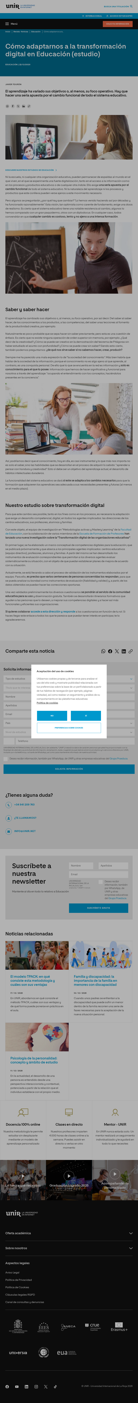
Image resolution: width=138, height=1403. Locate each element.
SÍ (86, 716)
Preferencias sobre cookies (69, 728)
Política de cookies (47, 703)
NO (52, 716)
